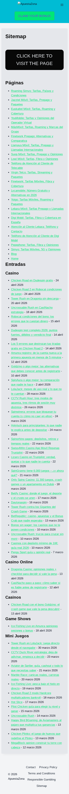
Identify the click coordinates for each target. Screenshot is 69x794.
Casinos (13, 597)
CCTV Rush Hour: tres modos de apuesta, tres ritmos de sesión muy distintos (33, 403)
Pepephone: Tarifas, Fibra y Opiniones (35, 244)
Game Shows (18, 618)
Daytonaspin (19, 502)
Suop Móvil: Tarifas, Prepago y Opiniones (37, 154)
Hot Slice (16, 702)
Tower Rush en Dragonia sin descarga (35, 298)
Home (14, 258)
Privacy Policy (48, 767)
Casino (12, 273)
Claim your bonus (34, 16)
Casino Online (19, 562)
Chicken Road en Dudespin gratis (32, 280)
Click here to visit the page (34, 59)
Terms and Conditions (41, 773)
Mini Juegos (17, 636)
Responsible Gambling (41, 779)
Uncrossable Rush (22, 715)
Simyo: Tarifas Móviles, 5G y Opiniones (36, 249)
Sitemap (42, 786)
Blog (14, 254)
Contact (31, 767)
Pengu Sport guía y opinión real (30, 552)
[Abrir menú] (62, 4)
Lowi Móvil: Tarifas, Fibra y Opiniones (34, 158)
